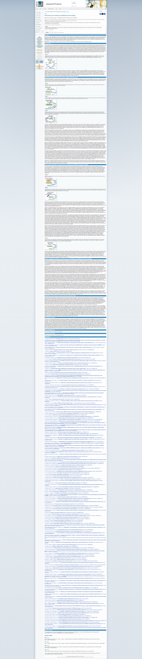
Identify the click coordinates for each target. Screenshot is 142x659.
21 (63, 126)
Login (56, 8)
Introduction (39, 37)
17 (94, 143)
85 (88, 215)
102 (70, 276)
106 (103, 228)
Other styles (51, 29)
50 (92, 148)
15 (67, 161)
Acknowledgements (39, 46)
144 (90, 307)
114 (66, 263)
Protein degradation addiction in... (39, 42)
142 (96, 304)
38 (82, 145)
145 (92, 307)
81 (104, 214)
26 (63, 127)
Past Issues (37, 22)
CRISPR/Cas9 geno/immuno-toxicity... (39, 44)
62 (49, 153)
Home (37, 8)
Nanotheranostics (39, 58)
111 (70, 262)
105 (102, 228)
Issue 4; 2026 (38, 19)
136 (53, 284)
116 (97, 268)
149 (90, 309)
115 (49, 264)
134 (96, 277)
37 (46, 145)
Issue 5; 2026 (38, 17)
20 (84, 125)
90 (74, 220)
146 (58, 308)
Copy (47, 29)
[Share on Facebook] (100, 14)
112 (72, 262)
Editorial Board (38, 24)
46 (67, 147)
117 (99, 268)
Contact (60, 8)
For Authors (44, 8)
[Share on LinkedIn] (104, 14)
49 (81, 148)
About (40, 8)
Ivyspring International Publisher (73, 656)
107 (65, 230)
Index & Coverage (39, 27)
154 (96, 312)
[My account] (105, 8)
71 (83, 202)
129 (73, 276)
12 (56, 72)
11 (48, 52)
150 (66, 310)
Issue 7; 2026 (38, 13)
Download (55, 32)
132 (76, 277)
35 (71, 144)
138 (104, 300)
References (39, 47)
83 (105, 214)
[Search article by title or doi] (42, 32)
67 (85, 169)
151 (69, 311)
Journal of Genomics (39, 56)
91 (105, 219)
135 (90, 283)
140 (45, 301)
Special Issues (38, 29)
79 (45, 204)
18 (83, 125)
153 (104, 311)
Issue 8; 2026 (38, 12)
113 (79, 266)
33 (70, 144)
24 (64, 126)
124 (53, 270)
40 (68, 146)
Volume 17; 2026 (39, 20)
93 (85, 226)
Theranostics (39, 54)
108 (75, 233)
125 (51, 271)
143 (68, 306)
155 (66, 314)
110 (45, 261)
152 (71, 311)
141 (91, 301)
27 (77, 127)
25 (88, 126)
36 (45, 145)
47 (45, 148)
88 (104, 219)
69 (77, 170)
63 (72, 166)
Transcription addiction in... (39, 40)
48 (80, 148)
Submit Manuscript (51, 8)
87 (60, 219)
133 (95, 277)
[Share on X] (102, 14)
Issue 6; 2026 (38, 15)
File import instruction (61, 32)
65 (67, 169)
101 (54, 228)
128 (52, 271)
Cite (67, 11)
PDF (101, 11)
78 (84, 202)
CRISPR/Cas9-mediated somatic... (39, 38)
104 (56, 228)
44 (66, 147)
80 (90, 212)
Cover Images (38, 26)
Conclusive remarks (39, 45)
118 (76, 269)
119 (52, 270)
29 (64, 135)
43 (69, 146)
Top (39, 36)
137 (98, 284)
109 (82, 234)
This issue (63, 11)
